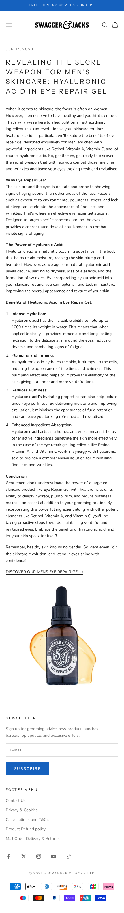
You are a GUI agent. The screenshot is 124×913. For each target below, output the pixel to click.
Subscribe (27, 768)
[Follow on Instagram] (39, 856)
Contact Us (16, 800)
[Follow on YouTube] (54, 856)
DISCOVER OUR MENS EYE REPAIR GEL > (44, 572)
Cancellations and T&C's (27, 819)
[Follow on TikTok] (69, 856)
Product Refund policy (26, 829)
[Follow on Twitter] (24, 856)
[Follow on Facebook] (9, 856)
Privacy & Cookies (22, 810)
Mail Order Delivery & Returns (33, 838)
